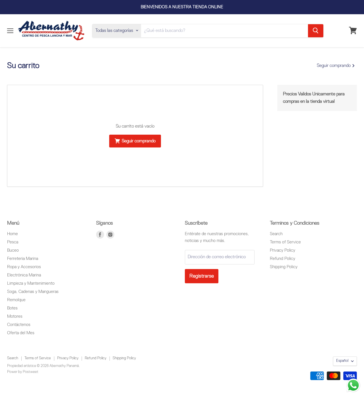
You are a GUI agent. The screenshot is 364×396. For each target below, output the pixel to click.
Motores (14, 316)
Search (276, 234)
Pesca (12, 242)
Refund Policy (282, 259)
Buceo (13, 250)
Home (12, 234)
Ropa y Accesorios (24, 267)
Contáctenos (18, 325)
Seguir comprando (334, 65)
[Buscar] (315, 30)
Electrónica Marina (24, 275)
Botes (12, 308)
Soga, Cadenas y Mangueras (33, 292)
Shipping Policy (283, 267)
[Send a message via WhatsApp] (353, 385)
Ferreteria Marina (22, 259)
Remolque (16, 300)
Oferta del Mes (20, 333)
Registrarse (201, 276)
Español (342, 361)
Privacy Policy (282, 250)
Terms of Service (285, 242)
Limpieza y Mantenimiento (31, 283)
